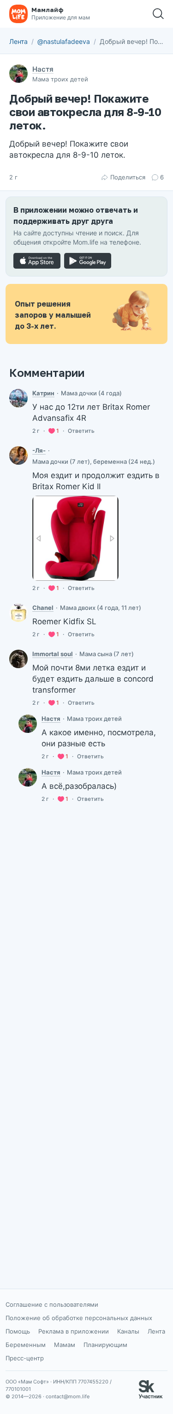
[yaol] (18, 455)
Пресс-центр (25, 1358)
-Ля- (39, 450)
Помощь (18, 1331)
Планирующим (105, 1344)
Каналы (128, 1331)
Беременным (26, 1344)
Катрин (43, 393)
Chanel (43, 607)
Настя (43, 69)
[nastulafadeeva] (27, 723)
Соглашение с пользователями (52, 1304)
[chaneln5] (18, 612)
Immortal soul (52, 654)
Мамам (64, 1344)
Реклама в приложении (73, 1331)
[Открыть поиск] (158, 13)
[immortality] (18, 659)
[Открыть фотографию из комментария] (75, 538)
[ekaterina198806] (18, 398)
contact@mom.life (67, 1396)
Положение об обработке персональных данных (79, 1318)
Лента (18, 41)
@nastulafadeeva (63, 41)
